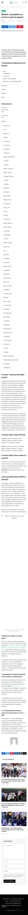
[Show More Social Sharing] (25, 26)
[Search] (26, 2)
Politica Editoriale (15, 901)
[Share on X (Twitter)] (12, 26)
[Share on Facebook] (5, 26)
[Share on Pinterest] (19, 26)
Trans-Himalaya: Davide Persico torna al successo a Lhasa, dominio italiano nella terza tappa (13, 781)
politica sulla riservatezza (13, 903)
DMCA (7, 901)
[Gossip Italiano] (14, 2)
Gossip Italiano (11, 910)
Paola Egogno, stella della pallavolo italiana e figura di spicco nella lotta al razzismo (12, 829)
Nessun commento (21, 20)
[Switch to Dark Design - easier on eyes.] (23, 2)
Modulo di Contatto (18, 898)
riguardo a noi (7, 898)
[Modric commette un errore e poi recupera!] (14, 38)
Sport (3, 10)
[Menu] (2, 2)
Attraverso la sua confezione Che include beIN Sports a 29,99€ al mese (13, 648)
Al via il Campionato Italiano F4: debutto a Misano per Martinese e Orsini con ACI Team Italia (13, 805)
